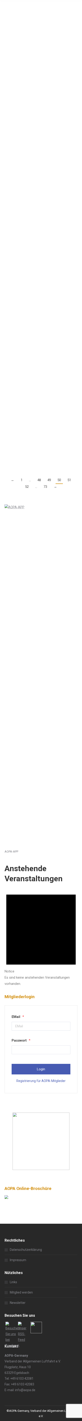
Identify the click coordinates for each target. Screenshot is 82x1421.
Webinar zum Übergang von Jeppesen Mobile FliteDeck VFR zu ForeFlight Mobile (39, 103)
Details (10, 87)
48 (39, 480)
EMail (18, 1017)
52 (27, 487)
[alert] (41, 936)
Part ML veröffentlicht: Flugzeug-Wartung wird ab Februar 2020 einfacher (38, 250)
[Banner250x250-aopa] (41, 1169)
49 (49, 480)
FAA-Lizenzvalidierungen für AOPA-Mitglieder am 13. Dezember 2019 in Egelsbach (41, 321)
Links (13, 1282)
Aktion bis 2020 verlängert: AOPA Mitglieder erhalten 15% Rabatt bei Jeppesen (39, 398)
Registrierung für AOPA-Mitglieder (41, 1081)
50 (59, 480)
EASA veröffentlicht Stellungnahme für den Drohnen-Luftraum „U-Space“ (40, 26)
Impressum (18, 1260)
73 (45, 487)
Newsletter (18, 1303)
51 (69, 480)
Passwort (21, 1040)
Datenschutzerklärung (26, 1249)
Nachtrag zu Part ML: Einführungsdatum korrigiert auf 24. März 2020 (40, 180)
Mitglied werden (21, 1292)
